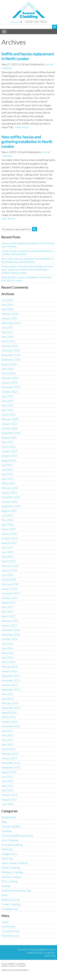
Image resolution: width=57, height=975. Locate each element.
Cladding (6, 830)
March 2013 (8, 749)
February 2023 (10, 419)
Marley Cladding (10, 867)
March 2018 (8, 579)
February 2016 (10, 666)
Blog (4, 821)
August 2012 (9, 772)
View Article (22, 127)
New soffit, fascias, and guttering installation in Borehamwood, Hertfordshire (27, 260)
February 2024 (10, 377)
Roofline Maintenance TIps (16, 890)
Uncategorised (9, 908)
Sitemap (21, 966)
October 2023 (9, 391)
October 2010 (9, 794)
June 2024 (7, 368)
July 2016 (7, 643)
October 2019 (9, 538)
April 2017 (7, 611)
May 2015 (7, 694)
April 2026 (7, 309)
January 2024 (9, 382)
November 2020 (10, 497)
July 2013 (7, 730)
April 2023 (7, 409)
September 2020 (11, 506)
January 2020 (9, 533)
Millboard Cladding (12, 872)
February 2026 (10, 313)
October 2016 (9, 639)
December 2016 (10, 629)
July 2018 (7, 574)
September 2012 (11, 767)
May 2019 (7, 556)
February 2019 (10, 565)
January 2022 (9, 451)
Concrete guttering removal (17, 835)
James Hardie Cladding (14, 862)
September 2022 (11, 432)
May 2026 (7, 304)
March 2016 (8, 662)
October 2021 (9, 455)
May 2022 (7, 442)
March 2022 (8, 446)
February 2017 (10, 620)
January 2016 (9, 671)
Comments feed (10, 931)
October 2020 (9, 501)
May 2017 (7, 607)
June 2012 (7, 781)
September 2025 (11, 322)
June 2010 (7, 804)
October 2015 (9, 684)
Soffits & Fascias (10, 899)
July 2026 (7, 300)
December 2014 (10, 707)
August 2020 (9, 510)
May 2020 (7, 519)
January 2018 (9, 588)
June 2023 (7, 400)
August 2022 (9, 437)
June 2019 (7, 552)
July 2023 (7, 396)
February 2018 (10, 584)
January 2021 (9, 492)
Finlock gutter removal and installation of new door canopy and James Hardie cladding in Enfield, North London (27, 269)
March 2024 (8, 373)
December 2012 (10, 762)
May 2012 (7, 785)
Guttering (7, 858)
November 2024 (10, 355)
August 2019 (9, 542)
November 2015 (10, 680)
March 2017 (8, 616)
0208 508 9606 (36, 21)
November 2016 (10, 634)
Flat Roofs (7, 849)
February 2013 (10, 753)
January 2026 (9, 318)
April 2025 (7, 336)
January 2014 (9, 721)
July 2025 (7, 327)
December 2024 (10, 350)
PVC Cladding (9, 881)
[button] (54, 27)
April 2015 (7, 698)
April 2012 (7, 790)
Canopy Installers (11, 826)
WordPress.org (10, 935)
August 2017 (9, 602)
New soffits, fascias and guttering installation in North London (26, 141)
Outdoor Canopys (11, 876)
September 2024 (11, 359)
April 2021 (7, 478)
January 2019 (9, 570)
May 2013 (7, 739)
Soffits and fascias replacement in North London (27, 56)
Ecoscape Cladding (12, 844)
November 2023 (10, 387)
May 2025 (7, 332)
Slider (4, 895)
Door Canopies (10, 840)
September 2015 (11, 689)
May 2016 (7, 652)
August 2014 (9, 712)
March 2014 (8, 717)
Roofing (5, 885)
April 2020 (7, 524)
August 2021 (9, 460)
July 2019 (7, 547)
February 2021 (10, 487)
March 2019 (8, 561)
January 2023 (9, 423)
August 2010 (9, 799)
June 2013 (7, 735)
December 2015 (10, 675)
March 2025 (8, 341)
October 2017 (9, 597)
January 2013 (9, 758)
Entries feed (8, 926)
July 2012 (7, 776)
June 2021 (7, 469)
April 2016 (7, 657)
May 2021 (7, 474)
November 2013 (10, 726)
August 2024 (9, 364)
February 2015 (10, 703)
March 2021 (8, 483)
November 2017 (10, 593)
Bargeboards (8, 817)
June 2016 (7, 648)
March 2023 (8, 414)
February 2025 (10, 345)
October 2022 (9, 428)
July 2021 (7, 464)
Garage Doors (9, 853)
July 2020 (7, 515)
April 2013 (7, 744)
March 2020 (8, 529)
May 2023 (7, 405)
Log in (4, 921)
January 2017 (9, 625)
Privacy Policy (8, 966)
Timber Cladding (10, 904)
